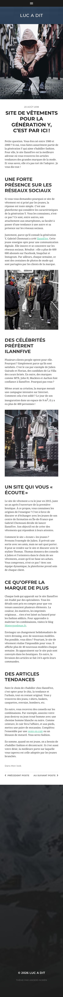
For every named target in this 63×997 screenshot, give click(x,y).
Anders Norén (38, 980)
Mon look (16, 765)
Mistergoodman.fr (15, 625)
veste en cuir (35, 731)
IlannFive (42, 238)
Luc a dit (31, 15)
